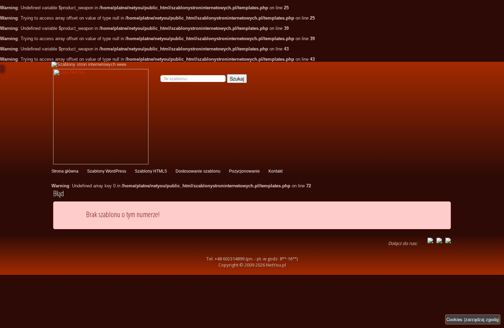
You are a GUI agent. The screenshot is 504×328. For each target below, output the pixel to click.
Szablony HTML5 (151, 171)
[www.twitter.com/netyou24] (439, 240)
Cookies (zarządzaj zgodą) (472, 319)
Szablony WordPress (106, 171)
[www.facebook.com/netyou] (430, 240)
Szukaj (237, 78)
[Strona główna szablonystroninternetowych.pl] (99, 116)
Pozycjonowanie (244, 171)
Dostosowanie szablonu (198, 171)
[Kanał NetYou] (448, 240)
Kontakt (275, 171)
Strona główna (65, 171)
